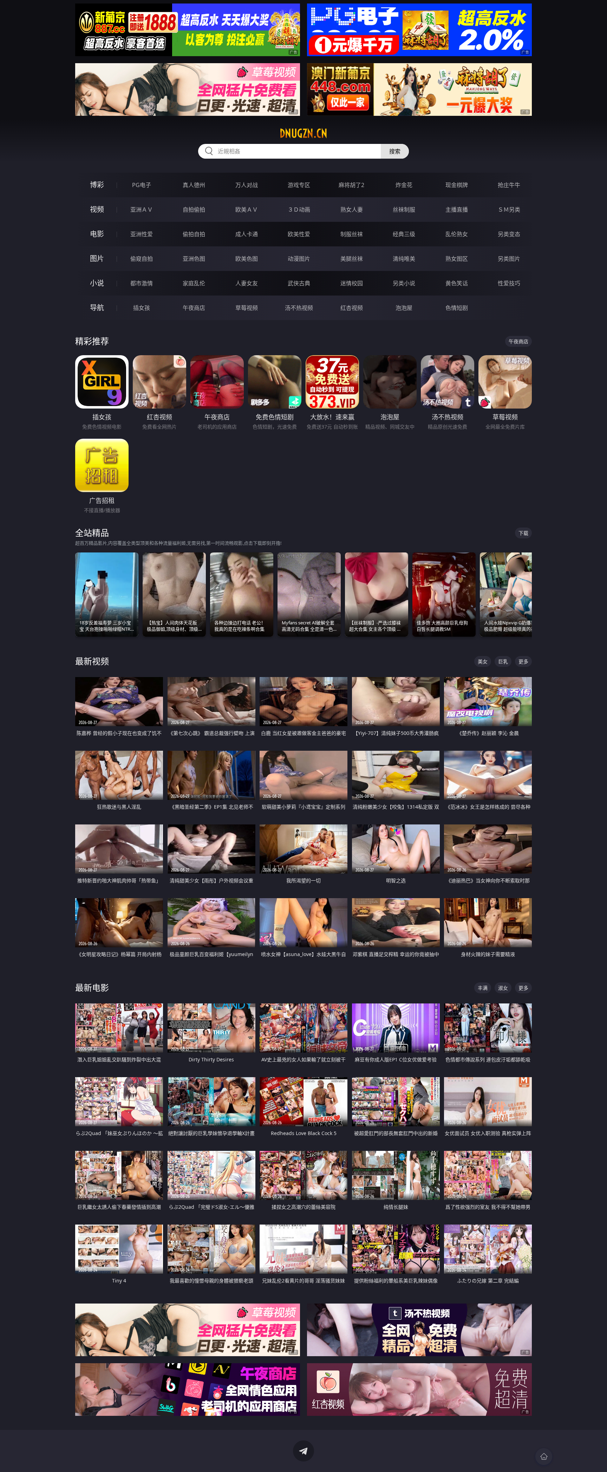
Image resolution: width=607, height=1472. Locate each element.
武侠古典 (299, 283)
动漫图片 (299, 259)
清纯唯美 (404, 259)
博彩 (97, 185)
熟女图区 (456, 259)
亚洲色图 (194, 259)
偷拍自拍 (194, 234)
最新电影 (92, 987)
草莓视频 (246, 308)
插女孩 (141, 308)
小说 (97, 283)
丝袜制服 (404, 209)
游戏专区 (299, 185)
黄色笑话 (456, 283)
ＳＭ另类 (509, 209)
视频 (97, 209)
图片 (97, 258)
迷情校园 (351, 283)
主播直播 (456, 209)
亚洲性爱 (141, 234)
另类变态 (509, 234)
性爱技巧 (509, 283)
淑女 (503, 987)
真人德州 (194, 185)
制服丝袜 (351, 234)
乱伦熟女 (456, 234)
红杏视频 (351, 308)
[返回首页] (543, 1456)
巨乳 (503, 661)
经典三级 (404, 234)
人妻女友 (246, 283)
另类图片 (509, 259)
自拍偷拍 (194, 209)
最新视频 (92, 661)
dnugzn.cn (303, 133)
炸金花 (404, 185)
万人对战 (246, 185)
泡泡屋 (404, 308)
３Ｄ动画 (299, 209)
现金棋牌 (456, 185)
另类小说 (404, 283)
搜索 (394, 151)
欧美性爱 (299, 234)
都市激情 (141, 283)
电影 (97, 234)
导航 (97, 307)
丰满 (483, 987)
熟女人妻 (351, 209)
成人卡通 (246, 234)
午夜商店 (194, 308)
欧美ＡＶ (246, 209)
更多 (523, 661)
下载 (523, 533)
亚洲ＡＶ (141, 209)
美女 (483, 661)
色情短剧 (456, 308)
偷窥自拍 (141, 259)
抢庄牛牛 (509, 185)
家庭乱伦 (194, 283)
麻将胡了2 (351, 185)
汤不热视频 (299, 308)
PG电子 (141, 185)
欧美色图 (246, 259)
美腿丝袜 (351, 259)
